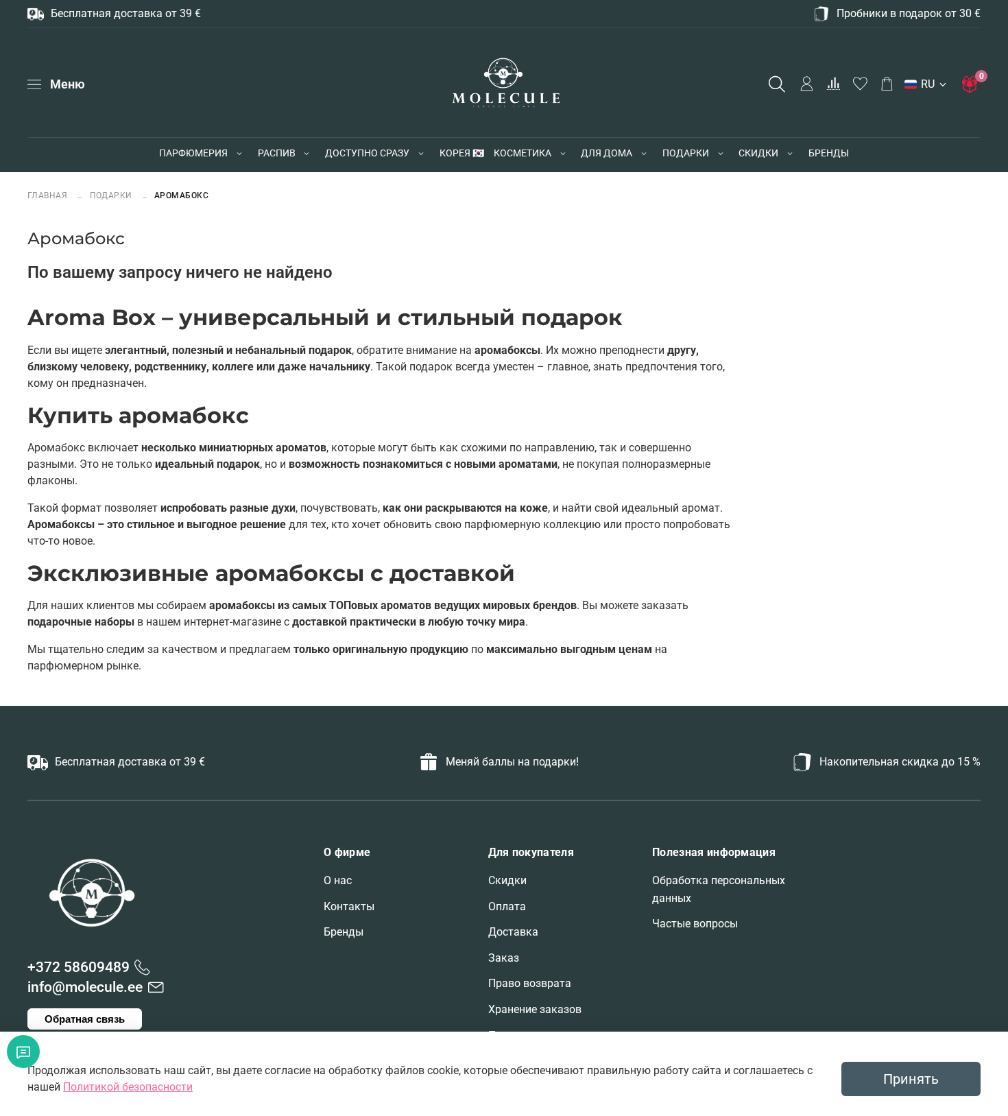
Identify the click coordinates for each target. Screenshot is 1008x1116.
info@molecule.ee (85, 987)
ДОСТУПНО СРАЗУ (367, 152)
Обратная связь (85, 1019)
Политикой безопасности (128, 1086)
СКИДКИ (758, 152)
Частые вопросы (695, 923)
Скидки (507, 880)
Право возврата (529, 983)
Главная (48, 195)
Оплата (507, 906)
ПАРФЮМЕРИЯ (193, 152)
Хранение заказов (534, 1009)
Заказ (503, 957)
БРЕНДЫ (828, 152)
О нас (338, 880)
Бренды (343, 931)
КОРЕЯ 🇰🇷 (462, 152)
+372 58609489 (78, 967)
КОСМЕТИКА (522, 152)
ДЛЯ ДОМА (606, 152)
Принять (911, 1079)
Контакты (349, 906)
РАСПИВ (277, 152)
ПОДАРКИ (685, 152)
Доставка (513, 931)
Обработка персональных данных (718, 889)
